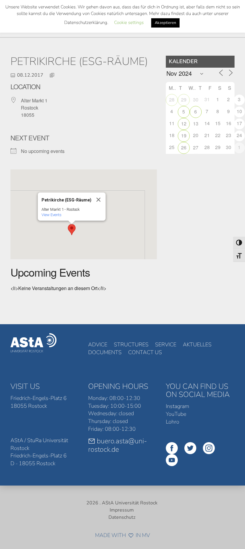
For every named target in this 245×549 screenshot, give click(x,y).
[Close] (98, 199)
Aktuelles (197, 344)
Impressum (122, 510)
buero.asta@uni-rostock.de (117, 445)
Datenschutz (121, 517)
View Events (51, 215)
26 (183, 147)
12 (183, 123)
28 (171, 99)
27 (195, 147)
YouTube (176, 414)
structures (131, 344)
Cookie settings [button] (129, 22)
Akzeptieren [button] (165, 22)
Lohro (172, 421)
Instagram (177, 406)
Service (165, 344)
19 (183, 135)
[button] (72, 229)
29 (183, 99)
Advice (97, 344)
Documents (105, 352)
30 (195, 99)
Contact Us (145, 352)
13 (195, 123)
